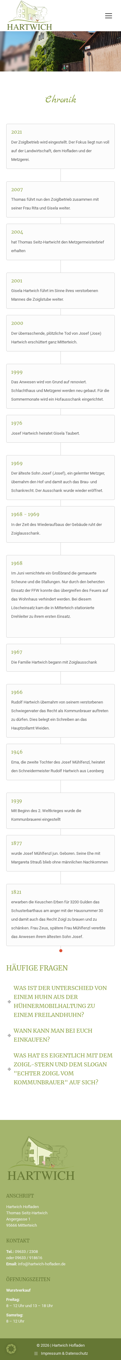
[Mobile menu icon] (108, 16)
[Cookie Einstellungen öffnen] (11, 1352)
